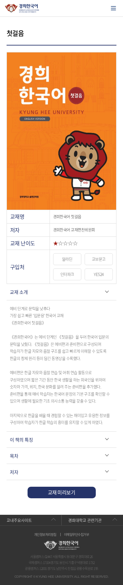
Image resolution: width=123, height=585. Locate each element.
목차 (14, 455)
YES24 (98, 274)
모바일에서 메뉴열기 (113, 8)
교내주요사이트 (19, 520)
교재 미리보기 (61, 492)
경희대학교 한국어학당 (22, 8)
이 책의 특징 (21, 439)
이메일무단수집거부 (76, 534)
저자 (14, 472)
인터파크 (67, 274)
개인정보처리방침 (45, 534)
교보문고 (99, 259)
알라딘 (67, 259)
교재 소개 (19, 292)
